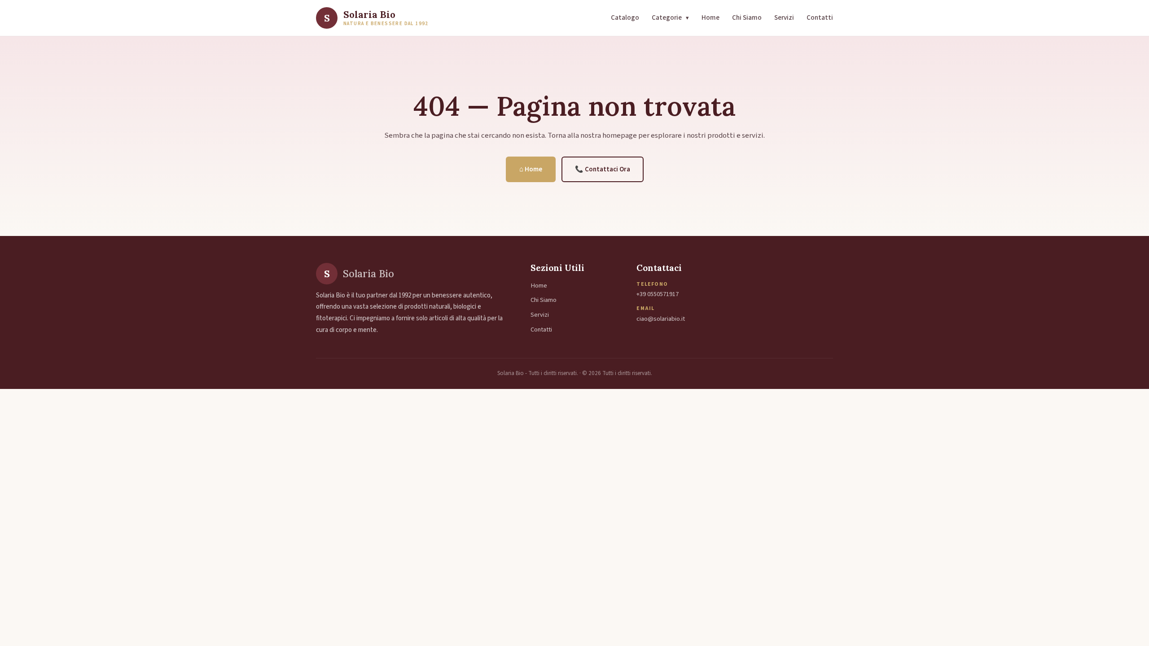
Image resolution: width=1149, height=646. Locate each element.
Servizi (784, 17)
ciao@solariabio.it (660, 318)
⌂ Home (530, 169)
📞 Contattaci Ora (602, 169)
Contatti (820, 17)
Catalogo (625, 17)
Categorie (670, 17)
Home (710, 17)
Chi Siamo (747, 17)
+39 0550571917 (657, 294)
